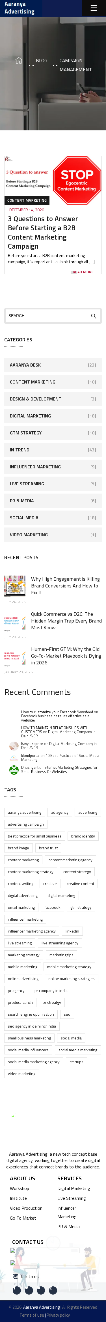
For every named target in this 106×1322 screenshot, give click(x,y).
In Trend (19, 449)
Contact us (28, 1241)
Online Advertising (23, 978)
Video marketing (21, 1073)
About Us (22, 1178)
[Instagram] (53, 1290)
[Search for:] (53, 315)
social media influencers (28, 1050)
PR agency (16, 990)
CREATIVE (50, 883)
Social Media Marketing (78, 1050)
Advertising (87, 812)
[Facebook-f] (17, 1290)
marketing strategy (24, 955)
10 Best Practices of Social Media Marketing (60, 757)
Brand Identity (83, 836)
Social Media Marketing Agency (34, 1062)
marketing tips (61, 955)
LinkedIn (72, 931)
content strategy (77, 872)
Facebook (52, 907)
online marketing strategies (71, 978)
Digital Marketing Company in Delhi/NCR (58, 733)
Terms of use (32, 1315)
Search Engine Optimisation (31, 1014)
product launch (20, 1002)
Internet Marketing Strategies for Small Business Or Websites (59, 769)
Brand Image (18, 848)
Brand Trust (48, 848)
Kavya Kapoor (32, 743)
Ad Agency (59, 812)
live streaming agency (60, 943)
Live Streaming (27, 483)
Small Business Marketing (29, 1038)
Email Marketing (21, 907)
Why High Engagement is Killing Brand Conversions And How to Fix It (65, 585)
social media (71, 1038)
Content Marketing (27, 200)
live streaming (20, 943)
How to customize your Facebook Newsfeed (57, 712)
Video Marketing (29, 534)
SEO (67, 1014)
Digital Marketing (30, 415)
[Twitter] (29, 1290)
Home (16, 60)
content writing (20, 883)
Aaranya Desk (25, 364)
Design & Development (35, 398)
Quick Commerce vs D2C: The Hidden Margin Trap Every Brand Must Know (66, 620)
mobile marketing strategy (69, 967)
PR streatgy (52, 1002)
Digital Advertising (23, 895)
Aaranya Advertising (24, 812)
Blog (41, 60)
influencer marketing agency (32, 931)
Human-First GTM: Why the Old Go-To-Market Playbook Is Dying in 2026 (66, 655)
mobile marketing (22, 967)
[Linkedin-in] (41, 1290)
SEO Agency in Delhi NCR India (32, 1026)
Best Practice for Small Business (34, 836)
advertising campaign (26, 824)
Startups (76, 1062)
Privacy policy (58, 1315)
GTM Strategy (26, 432)
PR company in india (51, 990)
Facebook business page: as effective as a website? (55, 718)
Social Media (24, 517)
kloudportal (30, 755)
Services (69, 1178)
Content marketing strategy (30, 872)
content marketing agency (70, 860)
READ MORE (83, 272)
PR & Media (22, 500)
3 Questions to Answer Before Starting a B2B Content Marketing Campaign (43, 232)
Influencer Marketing (35, 466)
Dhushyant (29, 767)
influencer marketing (25, 919)
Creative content (80, 883)
